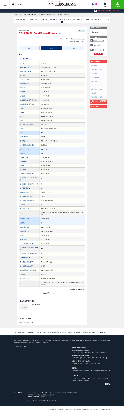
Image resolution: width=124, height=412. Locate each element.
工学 (97, 358)
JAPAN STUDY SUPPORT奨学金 (100, 371)
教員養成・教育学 (77, 363)
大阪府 (24, 30)
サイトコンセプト (33, 400)
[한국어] (110, 11)
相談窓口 (93, 93)
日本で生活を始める (96, 69)
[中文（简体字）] (102, 11)
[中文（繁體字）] (106, 11)
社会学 (97, 352)
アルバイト (94, 81)
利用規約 (78, 332)
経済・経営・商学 (89, 352)
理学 (93, 358)
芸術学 (91, 363)
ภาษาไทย (86, 380)
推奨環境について (104, 332)
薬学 (89, 358)
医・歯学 (83, 358)
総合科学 (97, 363)
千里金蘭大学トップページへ (77, 41)
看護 (29, 48)
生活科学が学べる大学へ (26, 322)
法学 (82, 352)
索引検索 (62, 332)
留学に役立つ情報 (41, 332)
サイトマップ (70, 332)
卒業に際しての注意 (96, 97)
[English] (98, 11)
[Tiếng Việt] (114, 11)
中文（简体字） (82, 378)
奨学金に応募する (96, 77)
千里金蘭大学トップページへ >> (52, 293)
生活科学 (86, 363)
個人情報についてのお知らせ (90, 332)
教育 (74, 48)
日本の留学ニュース (20, 332)
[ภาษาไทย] (121, 11)
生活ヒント (94, 73)
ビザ (92, 85)
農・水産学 (103, 358)
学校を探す (19, 4)
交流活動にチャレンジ (97, 89)
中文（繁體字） (92, 378)
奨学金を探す (94, 106)
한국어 (99, 378)
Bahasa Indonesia (77, 380)
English (74, 378)
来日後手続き (95, 65)
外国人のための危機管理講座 (98, 101)
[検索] (98, 54)
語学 (78, 352)
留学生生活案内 (95, 61)
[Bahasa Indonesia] (117, 11)
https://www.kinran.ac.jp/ (78, 39)
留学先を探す (31, 332)
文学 (74, 352)
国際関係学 (104, 352)
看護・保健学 (76, 358)
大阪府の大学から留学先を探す (22, 347)
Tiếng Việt (105, 378)
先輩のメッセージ (53, 332)
